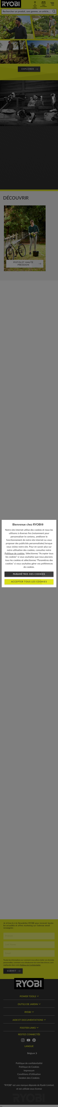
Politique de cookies (14, 553)
